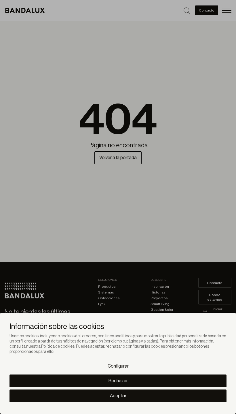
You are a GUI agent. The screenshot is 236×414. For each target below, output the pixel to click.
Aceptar (118, 396)
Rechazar (118, 381)
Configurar (118, 366)
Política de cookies (58, 347)
